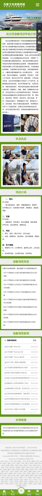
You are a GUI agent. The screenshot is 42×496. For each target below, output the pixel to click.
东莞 (16, 465)
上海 (1, 461)
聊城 (27, 475)
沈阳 (36, 467)
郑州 (31, 463)
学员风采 (21, 138)
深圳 (15, 461)
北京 (6, 461)
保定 (18, 475)
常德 (13, 475)
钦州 (24, 486)
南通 (7, 465)
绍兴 (13, 469)
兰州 (34, 480)
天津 (24, 461)
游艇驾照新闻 (21, 333)
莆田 (21, 482)
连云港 (16, 480)
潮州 (30, 484)
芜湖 (36, 475)
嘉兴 (3, 471)
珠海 (21, 478)
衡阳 (31, 475)
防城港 (19, 486)
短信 (29, 494)
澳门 (12, 482)
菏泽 (40, 475)
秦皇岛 (31, 482)
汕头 (32, 467)
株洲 (10, 480)
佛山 (27, 463)
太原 (24, 473)
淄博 (22, 469)
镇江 (6, 473)
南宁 (25, 471)
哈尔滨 (12, 467)
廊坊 (3, 478)
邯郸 (28, 473)
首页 (4, 494)
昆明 (18, 469)
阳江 (6, 482)
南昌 (27, 469)
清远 (39, 484)
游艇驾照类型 (21, 261)
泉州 (3, 465)
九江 (30, 480)
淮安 (4, 475)
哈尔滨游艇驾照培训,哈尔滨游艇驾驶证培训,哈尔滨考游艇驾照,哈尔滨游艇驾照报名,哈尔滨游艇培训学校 (20, 430)
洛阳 (16, 471)
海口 (40, 463)
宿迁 (21, 480)
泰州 (31, 469)
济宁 (36, 469)
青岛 (9, 463)
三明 (16, 484)
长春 (2, 467)
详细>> (6, 112)
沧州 (15, 473)
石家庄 (18, 467)
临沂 (12, 471)
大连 (30, 465)
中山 (37, 473)
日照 (25, 482)
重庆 (19, 461)
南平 (11, 484)
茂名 (7, 478)
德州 (22, 475)
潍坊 (23, 467)
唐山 (39, 465)
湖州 (25, 480)
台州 (40, 469)
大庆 (1, 480)
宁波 (22, 463)
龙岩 (20, 484)
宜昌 (1, 473)
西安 (12, 465)
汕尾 (35, 484)
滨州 (6, 480)
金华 (39, 471)
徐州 (27, 467)
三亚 (39, 480)
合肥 (34, 465)
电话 (13, 494)
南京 (4, 463)
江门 (25, 478)
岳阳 (9, 475)
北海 (2, 482)
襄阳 (30, 471)
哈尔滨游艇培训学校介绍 (21, 33)
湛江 (16, 478)
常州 (6, 467)
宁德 (6, 484)
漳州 (19, 473)
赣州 (39, 478)
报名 (38, 494)
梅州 (25, 484)
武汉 (37, 461)
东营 (21, 471)
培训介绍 (21, 192)
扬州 (9, 469)
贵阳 (33, 473)
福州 (25, 465)
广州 (10, 461)
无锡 (18, 463)
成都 (33, 461)
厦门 (7, 471)
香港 (16, 482)
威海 (10, 473)
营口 (37, 482)
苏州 (28, 461)
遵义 (12, 478)
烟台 (21, 465)
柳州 (30, 478)
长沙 (13, 463)
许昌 (34, 478)
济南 (36, 463)
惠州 (34, 471)
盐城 (4, 469)
